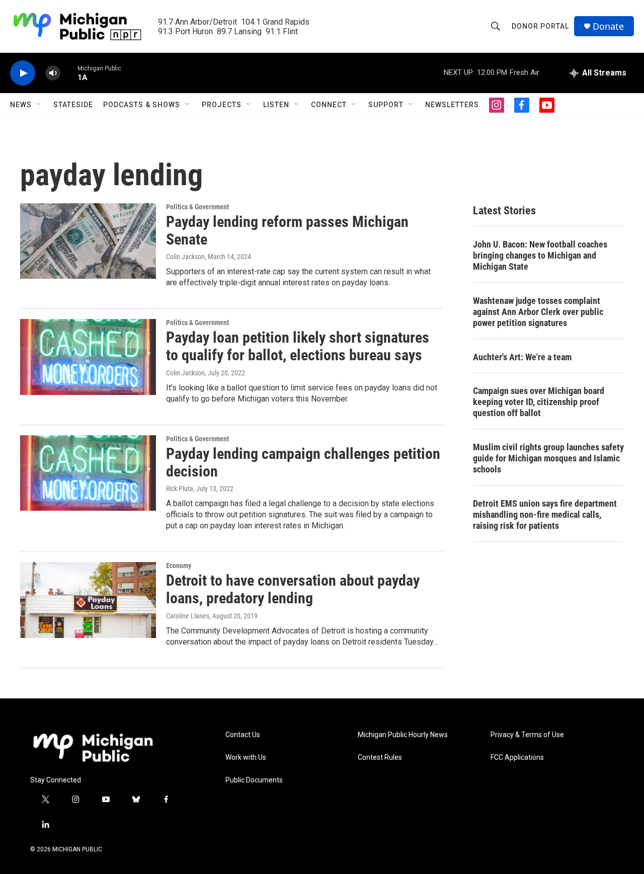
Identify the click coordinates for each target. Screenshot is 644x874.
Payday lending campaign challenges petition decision (303, 462)
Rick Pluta (179, 489)
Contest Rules (380, 757)
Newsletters (452, 105)
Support (386, 105)
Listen (276, 105)
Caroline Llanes (187, 616)
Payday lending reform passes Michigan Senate (287, 230)
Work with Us (245, 757)
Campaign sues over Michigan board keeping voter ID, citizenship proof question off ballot (538, 401)
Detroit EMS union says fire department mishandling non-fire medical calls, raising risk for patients (545, 514)
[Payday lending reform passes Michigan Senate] (88, 241)
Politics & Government (197, 207)
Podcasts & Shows (141, 105)
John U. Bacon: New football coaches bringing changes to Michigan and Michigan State (540, 255)
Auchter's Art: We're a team (522, 357)
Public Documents (254, 780)
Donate (608, 26)
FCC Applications (517, 757)
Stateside (73, 105)
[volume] (52, 73)
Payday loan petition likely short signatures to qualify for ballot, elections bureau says (297, 346)
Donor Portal (540, 26)
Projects (222, 105)
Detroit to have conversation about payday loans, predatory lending (293, 589)
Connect (329, 105)
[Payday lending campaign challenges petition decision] (88, 473)
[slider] (68, 72)
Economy (178, 566)
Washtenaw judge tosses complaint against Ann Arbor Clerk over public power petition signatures (538, 311)
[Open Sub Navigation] (39, 105)
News (21, 105)
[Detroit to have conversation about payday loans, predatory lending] (88, 600)
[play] (23, 73)
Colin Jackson (185, 257)
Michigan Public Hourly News (403, 735)
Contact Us (242, 735)
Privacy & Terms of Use (527, 735)
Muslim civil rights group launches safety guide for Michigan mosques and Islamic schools (548, 458)
